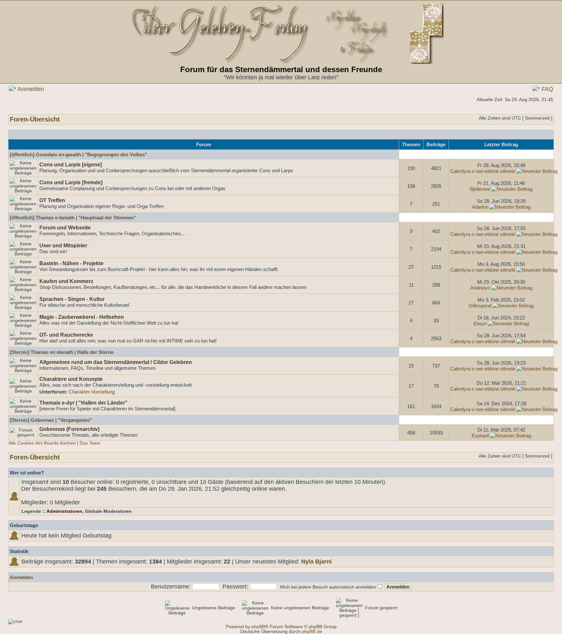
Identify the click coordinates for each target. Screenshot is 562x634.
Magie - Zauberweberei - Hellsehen (81, 317)
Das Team (90, 443)
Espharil (480, 435)
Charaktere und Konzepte (71, 379)
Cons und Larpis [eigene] (70, 164)
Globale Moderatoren (108, 511)
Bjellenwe (480, 189)
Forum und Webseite (65, 227)
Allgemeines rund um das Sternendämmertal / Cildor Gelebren (115, 362)
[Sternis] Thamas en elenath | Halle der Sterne (62, 352)
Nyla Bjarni (316, 561)
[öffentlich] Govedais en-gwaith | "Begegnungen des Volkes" (78, 154)
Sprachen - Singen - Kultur (72, 299)
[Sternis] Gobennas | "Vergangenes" (51, 420)
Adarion (480, 207)
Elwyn (480, 323)
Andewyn (480, 288)
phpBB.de (312, 631)
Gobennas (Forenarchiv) (69, 429)
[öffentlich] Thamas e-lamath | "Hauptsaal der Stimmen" (73, 217)
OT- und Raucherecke (66, 335)
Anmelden (30, 89)
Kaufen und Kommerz (66, 281)
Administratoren (64, 511)
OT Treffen (52, 200)
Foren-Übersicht (35, 119)
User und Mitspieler (63, 245)
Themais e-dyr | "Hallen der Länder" (83, 403)
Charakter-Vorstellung (92, 392)
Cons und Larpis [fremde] (70, 182)
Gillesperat (480, 305)
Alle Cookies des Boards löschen (42, 443)
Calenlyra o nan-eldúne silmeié (482, 171)
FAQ (546, 89)
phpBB (258, 626)
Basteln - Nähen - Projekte (71, 263)
